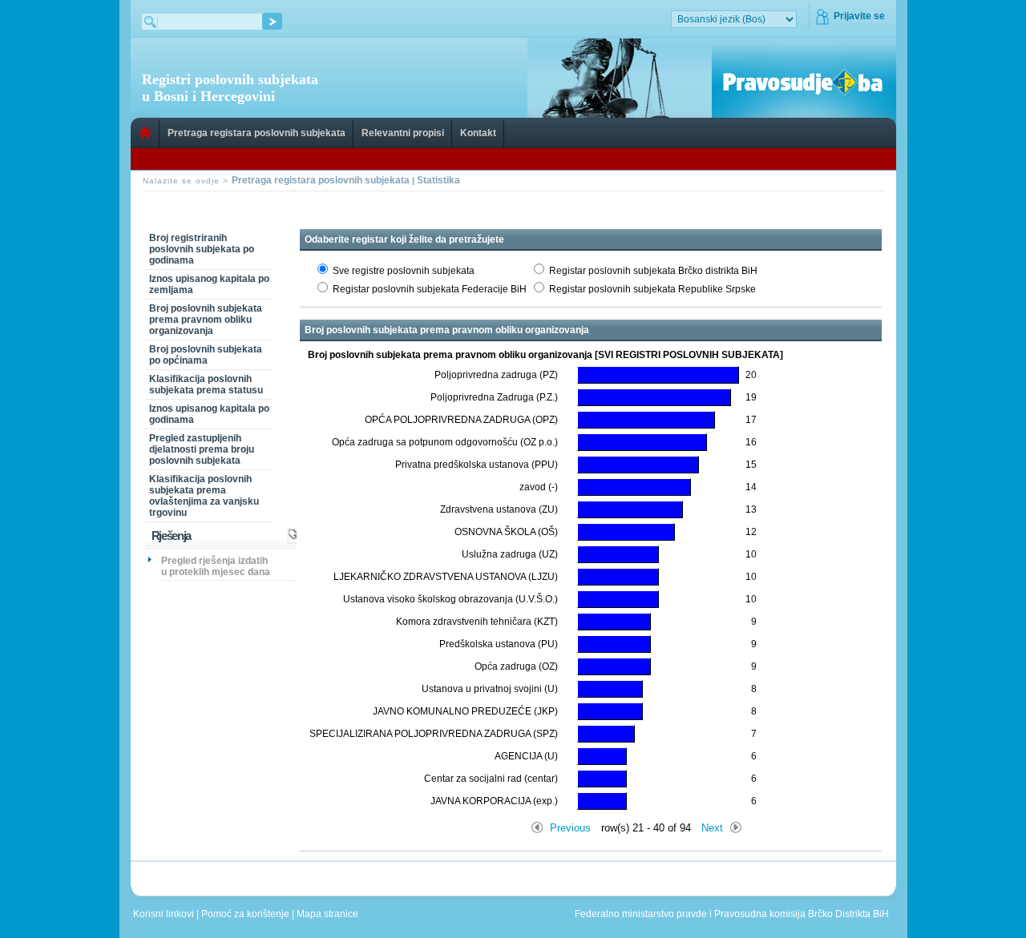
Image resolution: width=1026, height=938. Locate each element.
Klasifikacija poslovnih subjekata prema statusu (206, 384)
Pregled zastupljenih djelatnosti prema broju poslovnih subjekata (201, 449)
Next (712, 828)
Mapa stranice (330, 914)
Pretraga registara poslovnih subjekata (256, 133)
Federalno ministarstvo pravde (641, 914)
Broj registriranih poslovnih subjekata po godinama (201, 249)
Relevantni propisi (403, 133)
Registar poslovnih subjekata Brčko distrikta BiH (653, 270)
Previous (570, 828)
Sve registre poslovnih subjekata (404, 270)
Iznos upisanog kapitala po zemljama (209, 284)
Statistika (438, 180)
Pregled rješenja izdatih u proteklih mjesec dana (215, 566)
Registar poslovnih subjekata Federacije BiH (430, 289)
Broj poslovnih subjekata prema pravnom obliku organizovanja (205, 319)
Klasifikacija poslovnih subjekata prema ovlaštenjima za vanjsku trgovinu (204, 495)
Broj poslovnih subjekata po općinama (205, 355)
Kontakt (478, 133)
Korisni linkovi (164, 914)
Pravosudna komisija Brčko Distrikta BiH (801, 914)
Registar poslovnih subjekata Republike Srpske (652, 289)
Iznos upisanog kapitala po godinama (209, 414)
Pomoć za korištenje (246, 914)
